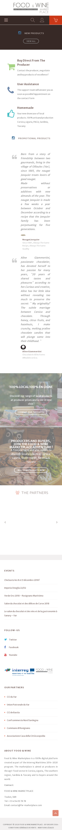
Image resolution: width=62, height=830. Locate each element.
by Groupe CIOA (51, 824)
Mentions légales (46, 828)
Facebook (14, 647)
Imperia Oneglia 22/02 (15, 588)
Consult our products (31, 412)
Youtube (13, 655)
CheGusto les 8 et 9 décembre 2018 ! (22, 580)
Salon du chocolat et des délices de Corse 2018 (26, 603)
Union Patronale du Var (18, 704)
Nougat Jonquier (31, 239)
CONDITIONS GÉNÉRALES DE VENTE (22, 828)
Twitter (13, 639)
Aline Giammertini (32, 351)
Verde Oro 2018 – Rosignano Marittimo (23, 595)
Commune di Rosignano (18, 728)
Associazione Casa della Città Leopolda (26, 736)
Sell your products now (31, 470)
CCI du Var (12, 697)
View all (31, 41)
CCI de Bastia (13, 712)
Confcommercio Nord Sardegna (22, 720)
